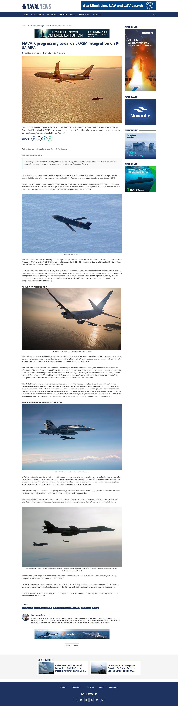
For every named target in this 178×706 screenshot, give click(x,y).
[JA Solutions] (118, 10)
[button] (154, 15)
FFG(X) (48, 280)
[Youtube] (97, 700)
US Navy (95, 608)
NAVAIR (77, 608)
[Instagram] (102, 700)
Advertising (84, 15)
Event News (36, 15)
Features (63, 15)
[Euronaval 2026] (72, 34)
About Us (97, 15)
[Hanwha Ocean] (72, 634)
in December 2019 (65, 394)
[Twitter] (81, 700)
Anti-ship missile (28, 608)
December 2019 (81, 593)
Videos (73, 15)
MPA (71, 608)
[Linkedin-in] (92, 700)
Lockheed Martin (40, 608)
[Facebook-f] (76, 700)
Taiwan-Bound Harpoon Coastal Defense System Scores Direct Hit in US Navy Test (121, 669)
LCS (40, 280)
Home (24, 26)
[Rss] (86, 700)
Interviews (51, 15)
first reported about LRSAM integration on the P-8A (52, 175)
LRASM (49, 608)
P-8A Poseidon (86, 608)
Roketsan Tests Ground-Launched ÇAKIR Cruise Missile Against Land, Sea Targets (69, 669)
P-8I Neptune (94, 386)
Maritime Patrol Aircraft (61, 608)
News (26, 15)
